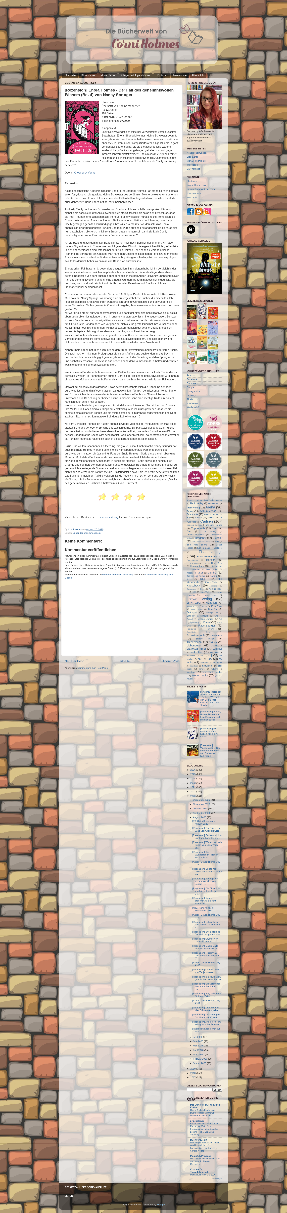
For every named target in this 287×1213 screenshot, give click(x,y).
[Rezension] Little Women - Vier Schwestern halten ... (207, 1009)
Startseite (70, 75)
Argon (190, 511)
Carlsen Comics (194, 525)
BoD (189, 517)
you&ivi (190, 679)
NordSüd (213, 609)
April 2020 (198, 1050)
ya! (216, 675)
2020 (193, 796)
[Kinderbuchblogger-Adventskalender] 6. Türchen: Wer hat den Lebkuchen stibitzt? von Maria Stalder (211, 699)
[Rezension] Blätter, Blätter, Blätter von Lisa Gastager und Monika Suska (210, 715)
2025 (193, 774)
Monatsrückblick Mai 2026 (202, 1174)
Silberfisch (217, 635)
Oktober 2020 (200, 808)
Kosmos (214, 586)
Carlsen (206, 521)
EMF (217, 541)
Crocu (215, 528)
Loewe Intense (210, 595)
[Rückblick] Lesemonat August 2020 (204, 822)
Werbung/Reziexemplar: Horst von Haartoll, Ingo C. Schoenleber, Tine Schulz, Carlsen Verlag (204, 1146)
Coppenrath (198, 528)
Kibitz (203, 579)
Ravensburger (206, 625)
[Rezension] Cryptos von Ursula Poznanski (205, 940)
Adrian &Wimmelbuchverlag (209, 500)
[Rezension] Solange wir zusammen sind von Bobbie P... (205, 881)
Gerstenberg (192, 560)
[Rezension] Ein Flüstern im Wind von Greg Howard (206, 829)
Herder (204, 563)
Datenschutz (193, 169)
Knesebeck (95, 533)
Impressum (192, 165)
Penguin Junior (205, 619)
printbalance (197, 1121)
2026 (193, 770)
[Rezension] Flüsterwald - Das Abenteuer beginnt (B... (205, 955)
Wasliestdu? (193, 407)
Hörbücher (161, 75)
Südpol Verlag (205, 638)
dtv (210, 658)
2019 (193, 1069)
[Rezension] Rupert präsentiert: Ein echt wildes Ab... (204, 901)
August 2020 (200, 817)
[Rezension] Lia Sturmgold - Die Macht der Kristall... (207, 1016)
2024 (193, 778)
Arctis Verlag (193, 507)
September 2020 (202, 813)
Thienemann (194, 641)
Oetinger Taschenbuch (197, 616)
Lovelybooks (193, 391)
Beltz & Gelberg (211, 514)
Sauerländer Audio (198, 632)
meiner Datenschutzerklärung (117, 574)
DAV (189, 531)
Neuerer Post (74, 661)
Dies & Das (192, 157)
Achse (189, 500)
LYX (194, 592)
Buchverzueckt (198, 1140)
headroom (217, 663)
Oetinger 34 (212, 613)
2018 (193, 1073)
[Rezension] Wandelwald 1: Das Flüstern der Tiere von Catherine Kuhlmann (210, 750)
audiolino (214, 652)
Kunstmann (191, 589)
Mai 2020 (198, 1045)
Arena (210, 507)
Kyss (202, 589)
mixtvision (207, 666)
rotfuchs (214, 669)
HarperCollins (192, 563)
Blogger (161, 1204)
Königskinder (215, 589)
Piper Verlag (194, 623)
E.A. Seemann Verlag (201, 542)
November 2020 (202, 804)
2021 (193, 791)
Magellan (211, 602)
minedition (194, 666)
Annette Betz (213, 503)
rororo (202, 669)
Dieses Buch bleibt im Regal (201, 189)
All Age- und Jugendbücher (135, 75)
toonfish (191, 672)
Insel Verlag (212, 569)
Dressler (217, 537)
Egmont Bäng (203, 548)
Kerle (189, 579)
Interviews (192, 197)
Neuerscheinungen (197, 153)
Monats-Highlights (196, 161)
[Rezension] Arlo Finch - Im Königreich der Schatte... (206, 1023)
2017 (193, 1077)
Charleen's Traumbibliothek (199, 1170)
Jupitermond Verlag (196, 576)
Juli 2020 (198, 1037)
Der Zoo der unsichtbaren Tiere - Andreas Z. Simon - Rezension (205, 1161)
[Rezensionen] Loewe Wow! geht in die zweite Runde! (207, 978)
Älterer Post (171, 661)
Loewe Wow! (194, 603)
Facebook (192, 379)
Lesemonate (180, 75)
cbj (210, 655)
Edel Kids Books (197, 544)
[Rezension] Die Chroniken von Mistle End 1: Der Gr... (206, 891)
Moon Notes (216, 606)
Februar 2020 (200, 1059)
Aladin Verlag (196, 503)
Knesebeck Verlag (85, 172)
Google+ (191, 387)
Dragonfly (200, 537)
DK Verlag (210, 531)
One (216, 616)
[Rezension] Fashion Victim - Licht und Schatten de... (207, 836)
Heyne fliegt (216, 563)
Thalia (190, 399)
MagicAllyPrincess (200, 1156)
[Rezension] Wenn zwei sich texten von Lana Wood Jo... (207, 845)
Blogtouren (192, 181)
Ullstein (214, 646)
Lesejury (191, 395)
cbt (199, 658)
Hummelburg (197, 566)
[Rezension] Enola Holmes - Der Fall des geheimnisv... (207, 933)
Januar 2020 (200, 1063)
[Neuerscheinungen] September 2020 (203, 909)
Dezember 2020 (202, 800)
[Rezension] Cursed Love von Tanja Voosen (205, 971)
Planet (207, 622)
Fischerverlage (210, 552)
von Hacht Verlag (213, 672)
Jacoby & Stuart (195, 573)
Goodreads (192, 383)
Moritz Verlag (196, 609)
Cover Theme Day (196, 185)
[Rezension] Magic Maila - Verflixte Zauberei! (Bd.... (206, 947)
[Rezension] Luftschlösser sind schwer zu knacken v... (206, 925)
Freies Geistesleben (207, 556)
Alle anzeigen (217, 1179)
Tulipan (213, 642)
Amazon (191, 375)
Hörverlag (195, 569)
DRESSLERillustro (195, 535)
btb (201, 656)
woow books (200, 675)
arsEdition (196, 652)
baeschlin (191, 656)
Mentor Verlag (192, 606)
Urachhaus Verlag (196, 649)
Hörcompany (216, 566)
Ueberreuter (194, 645)
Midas (204, 606)
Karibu (213, 576)
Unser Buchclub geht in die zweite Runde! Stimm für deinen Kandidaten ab (203, 1113)
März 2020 (199, 1054)
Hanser (210, 559)
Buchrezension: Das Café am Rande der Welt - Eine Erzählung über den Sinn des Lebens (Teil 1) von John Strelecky (204, 1129)
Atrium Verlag (208, 510)
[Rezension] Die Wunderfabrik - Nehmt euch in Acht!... (205, 855)
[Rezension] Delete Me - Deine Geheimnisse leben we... (207, 871)
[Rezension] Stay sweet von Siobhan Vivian (206, 994)
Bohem (198, 517)
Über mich (197, 75)
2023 (193, 783)
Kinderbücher (108, 75)
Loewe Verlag (199, 599)
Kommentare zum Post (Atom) (93, 668)
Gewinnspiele (194, 193)
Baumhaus (192, 514)
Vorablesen (192, 403)
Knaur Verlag (211, 582)
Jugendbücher (80, 533)
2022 (193, 787)
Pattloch (190, 619)
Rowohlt (210, 629)
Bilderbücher (88, 75)
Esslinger (218, 548)
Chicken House (214, 525)
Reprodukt (191, 629)
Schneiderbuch (196, 635)
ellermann (204, 663)
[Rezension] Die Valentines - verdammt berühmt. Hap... (207, 986)
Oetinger (192, 612)
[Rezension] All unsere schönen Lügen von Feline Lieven (209, 732)
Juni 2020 (198, 1041)
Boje (210, 517)
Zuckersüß (217, 649)
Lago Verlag (205, 592)
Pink (220, 619)
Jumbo (212, 572)
